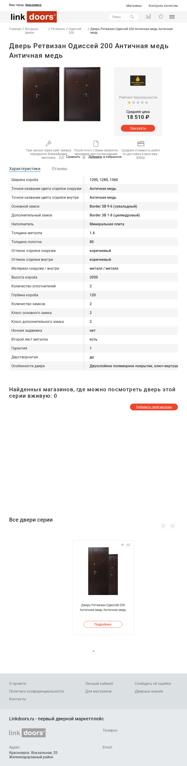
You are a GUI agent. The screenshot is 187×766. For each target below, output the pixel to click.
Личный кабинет (99, 683)
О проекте (17, 683)
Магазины (134, 6)
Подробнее (103, 624)
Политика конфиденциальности (36, 691)
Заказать (138, 128)
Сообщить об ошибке (153, 683)
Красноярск (33, 5)
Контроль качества (163, 6)
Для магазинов (98, 691)
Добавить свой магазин (154, 407)
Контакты (17, 699)
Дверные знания (149, 691)
